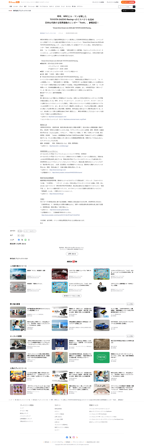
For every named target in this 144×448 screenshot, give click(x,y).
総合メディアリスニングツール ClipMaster (100, 411)
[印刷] (29, 240)
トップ (10, 399)
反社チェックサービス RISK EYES (98, 422)
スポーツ (51, 6)
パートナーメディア (25, 416)
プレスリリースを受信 (112, 2)
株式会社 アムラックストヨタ (48, 33)
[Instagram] (74, 437)
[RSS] (77, 437)
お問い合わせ (72, 253)
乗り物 (74, 6)
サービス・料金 (24, 410)
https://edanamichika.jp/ (57, 194)
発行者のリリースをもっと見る (72, 295)
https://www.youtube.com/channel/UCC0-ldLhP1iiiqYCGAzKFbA (61, 215)
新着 (11, 6)
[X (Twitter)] (22, 240)
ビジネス (57, 6)
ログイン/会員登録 (129, 2)
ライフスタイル (44, 6)
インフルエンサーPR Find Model (97, 414)
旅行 (25, 6)
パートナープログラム (57, 442)
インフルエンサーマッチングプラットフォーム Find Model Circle (106, 419)
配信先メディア (24, 413)
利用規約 (68, 442)
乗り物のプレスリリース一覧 (22, 399)
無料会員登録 (58, 408)
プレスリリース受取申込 (61, 424)
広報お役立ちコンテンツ (26, 421)
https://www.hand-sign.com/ (58, 170)
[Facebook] (19, 240)
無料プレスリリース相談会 (62, 427)
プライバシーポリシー (78, 442)
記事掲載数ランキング (26, 418)
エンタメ (15, 6)
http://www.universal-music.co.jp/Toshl (75, 119)
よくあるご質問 (59, 419)
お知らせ (57, 422)
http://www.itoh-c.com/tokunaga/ (59, 146)
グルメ (21, 6)
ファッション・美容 (33, 6)
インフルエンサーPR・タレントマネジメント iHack (102, 416)
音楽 (22, 235)
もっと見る (130, 304)
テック (63, 6)
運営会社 (47, 442)
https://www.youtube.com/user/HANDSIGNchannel (67, 172)
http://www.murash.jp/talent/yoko (59, 209)
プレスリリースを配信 (98, 2)
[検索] (134, 6)
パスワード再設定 (59, 414)
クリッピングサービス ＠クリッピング (99, 408)
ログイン (57, 411)
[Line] (25, 240)
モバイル (68, 6)
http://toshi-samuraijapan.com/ (57, 116)
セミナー (57, 430)
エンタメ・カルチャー (29, 231)
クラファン (80, 6)
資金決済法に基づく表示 (93, 442)
